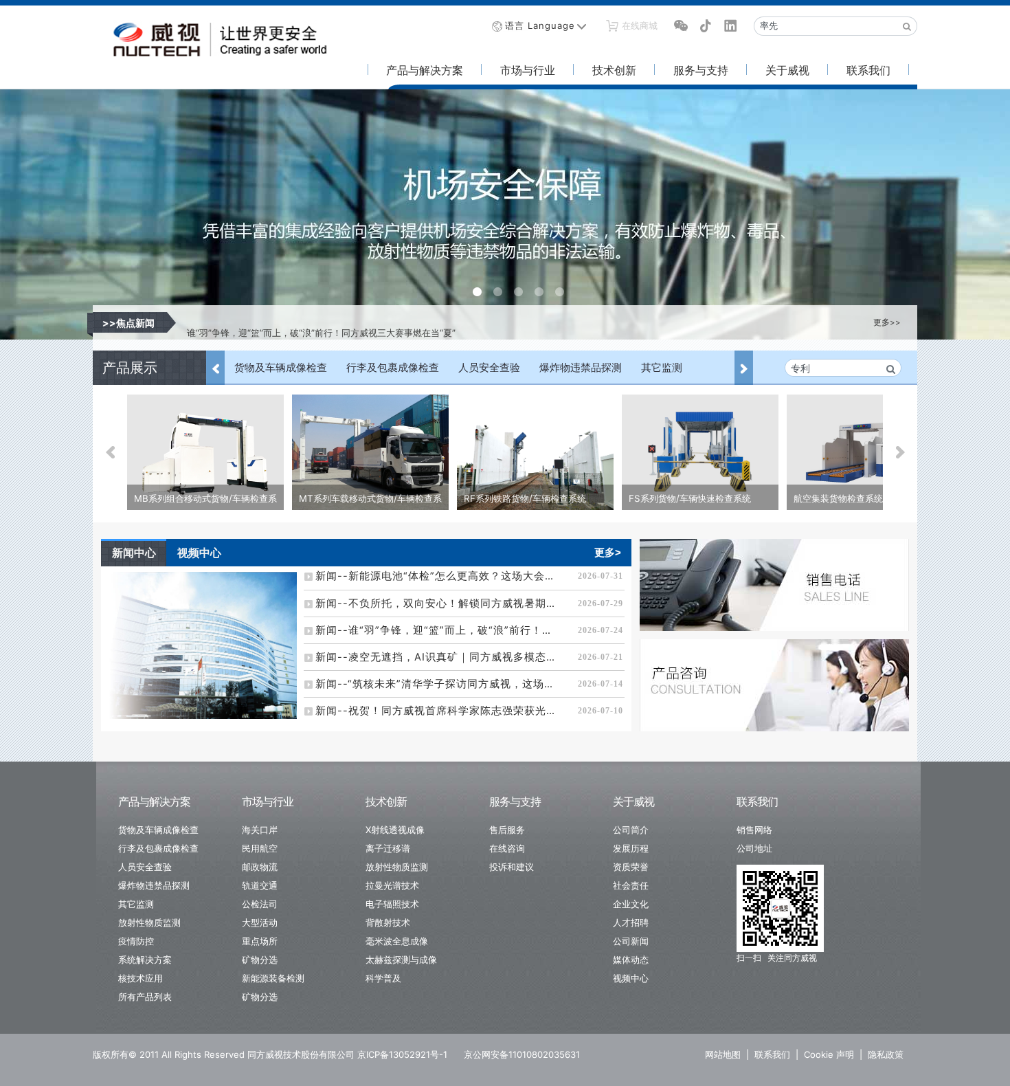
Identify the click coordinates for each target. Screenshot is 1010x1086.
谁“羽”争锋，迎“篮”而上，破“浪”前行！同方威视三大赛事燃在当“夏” (321, 322)
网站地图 (723, 1054)
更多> (607, 552)
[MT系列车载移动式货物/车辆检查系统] (370, 454)
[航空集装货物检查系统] (865, 454)
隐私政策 (886, 1054)
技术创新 (614, 70)
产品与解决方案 (424, 70)
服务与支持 (700, 70)
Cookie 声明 (829, 1054)
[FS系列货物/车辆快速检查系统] (700, 454)
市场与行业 (527, 70)
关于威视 (787, 70)
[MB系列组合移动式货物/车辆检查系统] (205, 454)
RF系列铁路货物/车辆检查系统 (525, 498)
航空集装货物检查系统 (838, 498)
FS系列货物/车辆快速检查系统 (690, 498)
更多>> (887, 322)
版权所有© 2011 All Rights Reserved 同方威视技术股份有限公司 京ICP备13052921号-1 (270, 1054)
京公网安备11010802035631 (522, 1054)
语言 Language (540, 25)
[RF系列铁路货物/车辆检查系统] (535, 454)
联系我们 (868, 70)
